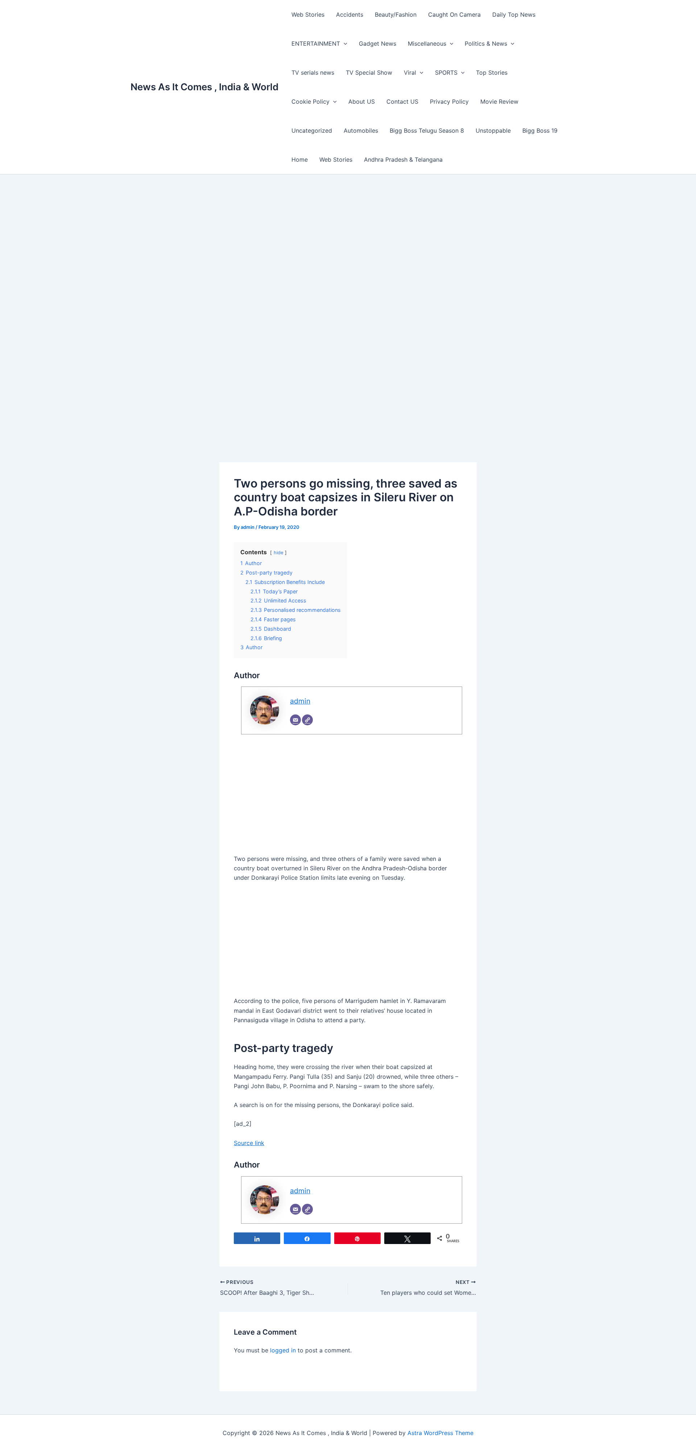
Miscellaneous (427, 43)
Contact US (402, 101)
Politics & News (486, 43)
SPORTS (446, 72)
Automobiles (361, 130)
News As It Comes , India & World (204, 86)
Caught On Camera (454, 14)
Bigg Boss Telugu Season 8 (427, 130)
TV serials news (312, 72)
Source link (249, 1143)
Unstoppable (493, 130)
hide (278, 552)
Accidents (349, 14)
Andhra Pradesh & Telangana (403, 159)
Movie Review (499, 101)
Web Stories (307, 14)
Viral (410, 72)
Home (299, 159)
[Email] (295, 719)
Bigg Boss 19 (540, 130)
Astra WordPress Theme (440, 1433)
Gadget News (377, 43)
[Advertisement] (348, 251)
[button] (343, 43)
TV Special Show (369, 72)
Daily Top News (513, 14)
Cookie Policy (310, 101)
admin (300, 701)
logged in (283, 1350)
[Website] (307, 719)
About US (361, 101)
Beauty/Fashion (396, 14)
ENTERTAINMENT (315, 43)
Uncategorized (311, 130)
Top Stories (492, 72)
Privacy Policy (449, 101)
